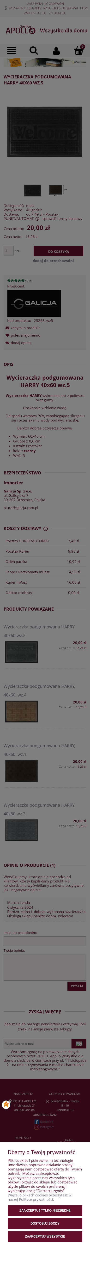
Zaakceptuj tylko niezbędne (45, 1210)
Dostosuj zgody (45, 1223)
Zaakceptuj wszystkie (45, 1236)
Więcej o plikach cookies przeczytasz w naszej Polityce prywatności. (40, 1197)
